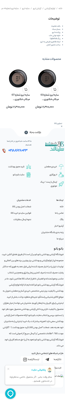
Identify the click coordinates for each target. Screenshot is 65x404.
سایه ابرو (25, 8)
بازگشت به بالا (35, 132)
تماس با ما (59, 213)
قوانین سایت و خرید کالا (21, 213)
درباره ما (60, 239)
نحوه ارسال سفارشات (22, 219)
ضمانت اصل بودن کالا (21, 207)
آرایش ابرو (36, 8)
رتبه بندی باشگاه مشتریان (52, 232)
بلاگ (62, 219)
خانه (59, 8)
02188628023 (18, 150)
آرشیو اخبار (59, 226)
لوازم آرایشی (48, 8)
